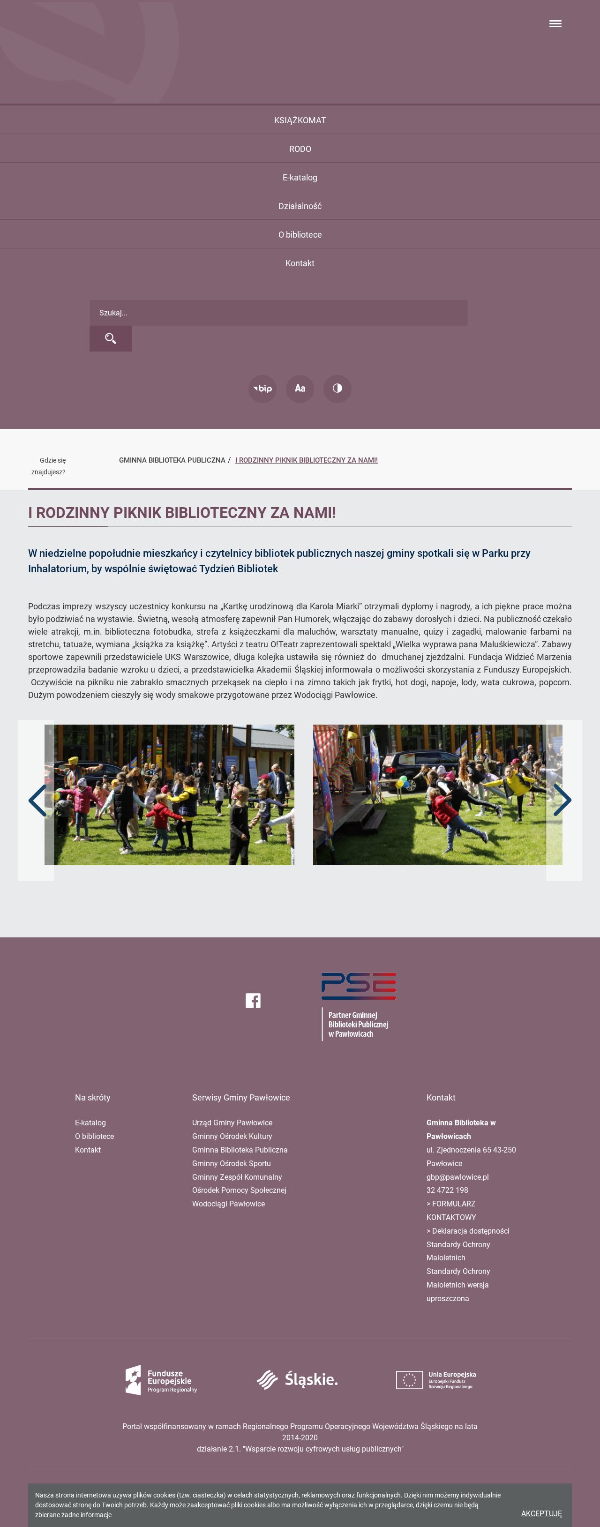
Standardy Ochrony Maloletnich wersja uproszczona (458, 1285)
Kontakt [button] (300, 263)
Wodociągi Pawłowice (228, 1203)
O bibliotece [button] (300, 235)
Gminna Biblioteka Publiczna (240, 1149)
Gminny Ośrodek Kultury (232, 1136)
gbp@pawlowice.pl (458, 1177)
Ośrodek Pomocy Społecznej (239, 1190)
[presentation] (37, 800)
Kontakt (88, 1149)
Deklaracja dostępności (471, 1231)
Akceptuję (541, 1513)
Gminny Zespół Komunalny (237, 1177)
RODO (300, 149)
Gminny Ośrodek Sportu (231, 1163)
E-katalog (300, 177)
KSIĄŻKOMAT (300, 120)
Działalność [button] (300, 206)
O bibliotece (94, 1136)
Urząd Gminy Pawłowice (232, 1122)
